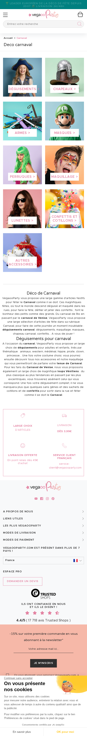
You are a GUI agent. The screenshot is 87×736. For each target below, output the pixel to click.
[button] (43, 560)
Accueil (8, 38)
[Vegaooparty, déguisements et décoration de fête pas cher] (43, 12)
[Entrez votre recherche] (78, 24)
